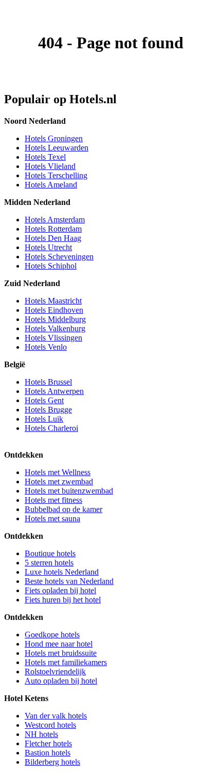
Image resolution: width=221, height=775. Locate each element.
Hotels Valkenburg (55, 328)
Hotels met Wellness (57, 472)
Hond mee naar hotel (59, 643)
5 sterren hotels (49, 562)
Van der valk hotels (56, 715)
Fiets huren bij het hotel (63, 599)
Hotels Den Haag (53, 238)
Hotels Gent (44, 400)
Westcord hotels (50, 725)
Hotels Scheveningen (59, 256)
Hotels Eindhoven (54, 310)
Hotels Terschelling (56, 175)
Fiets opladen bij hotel (60, 590)
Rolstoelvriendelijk (55, 671)
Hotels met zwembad (59, 481)
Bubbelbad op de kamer (63, 509)
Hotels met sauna (52, 518)
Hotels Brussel (48, 381)
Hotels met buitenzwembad (69, 490)
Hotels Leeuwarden (56, 147)
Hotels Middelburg (55, 319)
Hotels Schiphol (51, 265)
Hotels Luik (44, 418)
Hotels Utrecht (48, 247)
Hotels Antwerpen (54, 391)
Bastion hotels (47, 752)
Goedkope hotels (52, 634)
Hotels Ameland (51, 184)
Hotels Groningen (54, 138)
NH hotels (41, 734)
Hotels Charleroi (51, 428)
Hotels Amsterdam (55, 219)
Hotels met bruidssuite (61, 653)
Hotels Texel (45, 157)
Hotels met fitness (53, 500)
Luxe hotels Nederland (62, 572)
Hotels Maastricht (53, 300)
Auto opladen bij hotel (61, 680)
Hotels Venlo (46, 347)
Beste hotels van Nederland (69, 581)
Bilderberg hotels (52, 762)
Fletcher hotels (48, 743)
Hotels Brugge (48, 409)
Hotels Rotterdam (53, 228)
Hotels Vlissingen (53, 337)
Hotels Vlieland (50, 166)
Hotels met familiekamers (66, 662)
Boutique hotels (50, 553)
